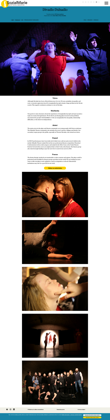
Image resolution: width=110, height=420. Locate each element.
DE (83, 2)
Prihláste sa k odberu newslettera (36, 409)
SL (99, 2)
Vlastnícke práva (61, 409)
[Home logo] (13, 3)
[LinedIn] (13, 409)
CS (88, 2)
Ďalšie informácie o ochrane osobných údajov (72, 414)
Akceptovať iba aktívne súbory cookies (92, 415)
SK (96, 2)
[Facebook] (6, 409)
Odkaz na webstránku (55, 168)
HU (94, 2)
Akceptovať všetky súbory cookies (92, 417)
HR (91, 2)
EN (85, 2)
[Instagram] (9, 409)
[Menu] (107, 3)
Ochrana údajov (81, 409)
